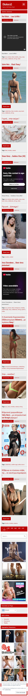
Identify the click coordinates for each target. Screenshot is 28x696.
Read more (6, 106)
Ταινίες (6, 623)
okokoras (16, 20)
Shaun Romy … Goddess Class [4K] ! (13, 157)
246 (12, 528)
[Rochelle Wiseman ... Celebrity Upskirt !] (8, 675)
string (15, 58)
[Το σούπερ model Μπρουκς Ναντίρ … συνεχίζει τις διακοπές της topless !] (8, 636)
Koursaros (7, 621)
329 (4, 530)
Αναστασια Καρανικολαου (17, 368)
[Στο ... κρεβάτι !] (20, 649)
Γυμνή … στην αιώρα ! (10, 118)
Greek (7, 610)
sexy (20, 57)
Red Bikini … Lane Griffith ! (11, 16)
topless (16, 523)
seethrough (5, 309)
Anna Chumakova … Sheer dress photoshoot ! (12, 264)
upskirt (23, 309)
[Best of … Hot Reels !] (8, 649)
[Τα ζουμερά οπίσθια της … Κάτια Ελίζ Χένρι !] (20, 636)
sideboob (10, 58)
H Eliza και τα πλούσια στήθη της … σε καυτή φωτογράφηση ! (14, 473)
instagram (17, 308)
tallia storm (21, 464)
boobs (9, 57)
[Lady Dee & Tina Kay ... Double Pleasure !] (20, 662)
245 (8, 528)
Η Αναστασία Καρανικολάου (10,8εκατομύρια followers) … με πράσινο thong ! (14, 319)
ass (6, 57)
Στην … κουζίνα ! (8, 374)
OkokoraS (7, 4)
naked (14, 150)
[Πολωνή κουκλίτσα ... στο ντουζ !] (8, 662)
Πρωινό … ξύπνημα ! (10, 206)
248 (19, 528)
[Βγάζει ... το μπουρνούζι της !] (20, 675)
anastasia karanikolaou (11, 366)
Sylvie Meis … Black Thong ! (11, 64)
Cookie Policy (8, 689)
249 (23, 528)
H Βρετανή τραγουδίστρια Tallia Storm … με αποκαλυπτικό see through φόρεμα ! (14, 415)
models (16, 57)
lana (9, 406)
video (19, 58)
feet (13, 57)
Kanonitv (6, 619)
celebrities (8, 111)
